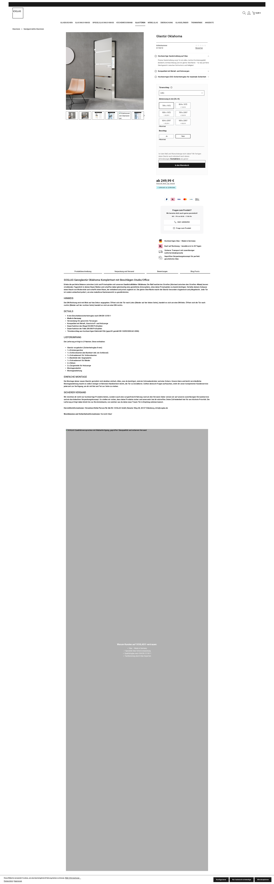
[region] (105, 75)
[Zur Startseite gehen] (17, 13)
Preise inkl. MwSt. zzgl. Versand (165, 183)
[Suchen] (244, 13)
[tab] (83, 272)
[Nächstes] (144, 115)
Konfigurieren (221, 879)
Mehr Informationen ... (73, 878)
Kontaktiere (175, 159)
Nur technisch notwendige (241, 879)
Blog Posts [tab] (195, 271)
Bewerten (199, 48)
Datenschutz (8, 881)
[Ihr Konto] (249, 13)
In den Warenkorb (182, 165)
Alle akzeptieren (263, 879)
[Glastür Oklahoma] (105, 71)
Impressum (18, 881)
